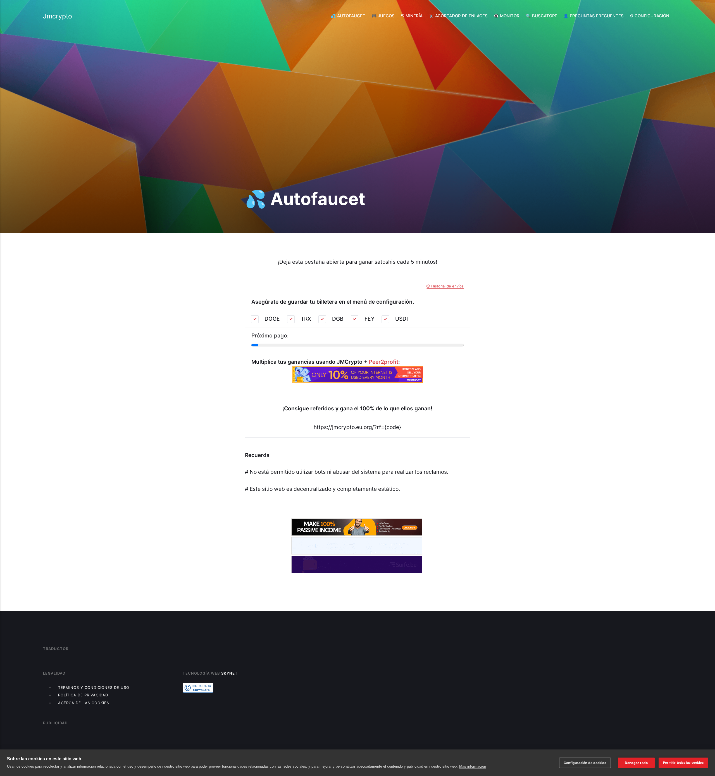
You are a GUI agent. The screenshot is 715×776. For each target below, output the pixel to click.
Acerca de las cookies (83, 703)
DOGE (272, 318)
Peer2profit (383, 361)
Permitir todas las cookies (683, 763)
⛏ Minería (412, 15)
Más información (472, 766)
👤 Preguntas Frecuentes (593, 15)
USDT (402, 318)
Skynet (229, 673)
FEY (369, 318)
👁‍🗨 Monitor (506, 15)
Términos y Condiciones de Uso (93, 687)
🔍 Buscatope (541, 15)
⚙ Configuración (649, 15)
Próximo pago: (270, 335)
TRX (306, 318)
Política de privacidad (83, 695)
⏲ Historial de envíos (445, 286)
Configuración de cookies (585, 763)
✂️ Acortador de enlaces (458, 15)
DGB (338, 318)
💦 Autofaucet (348, 15)
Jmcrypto (57, 16)
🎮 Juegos (383, 15)
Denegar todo (636, 763)
